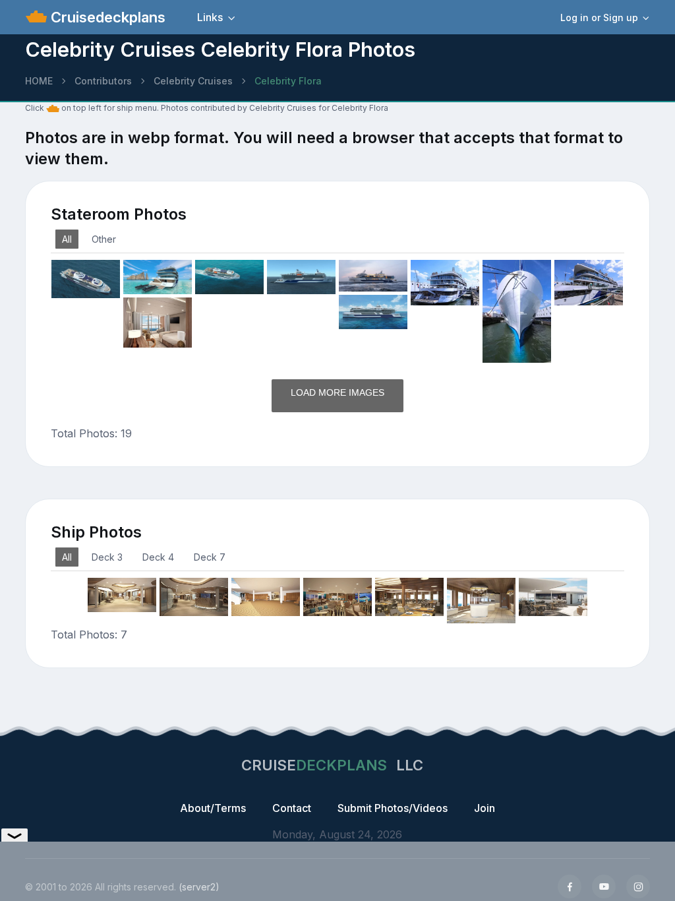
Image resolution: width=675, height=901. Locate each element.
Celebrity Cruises (193, 80)
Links (210, 17)
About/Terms (213, 808)
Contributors (103, 80)
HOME (39, 80)
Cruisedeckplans (106, 17)
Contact (291, 808)
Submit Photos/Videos (393, 808)
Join (484, 808)
